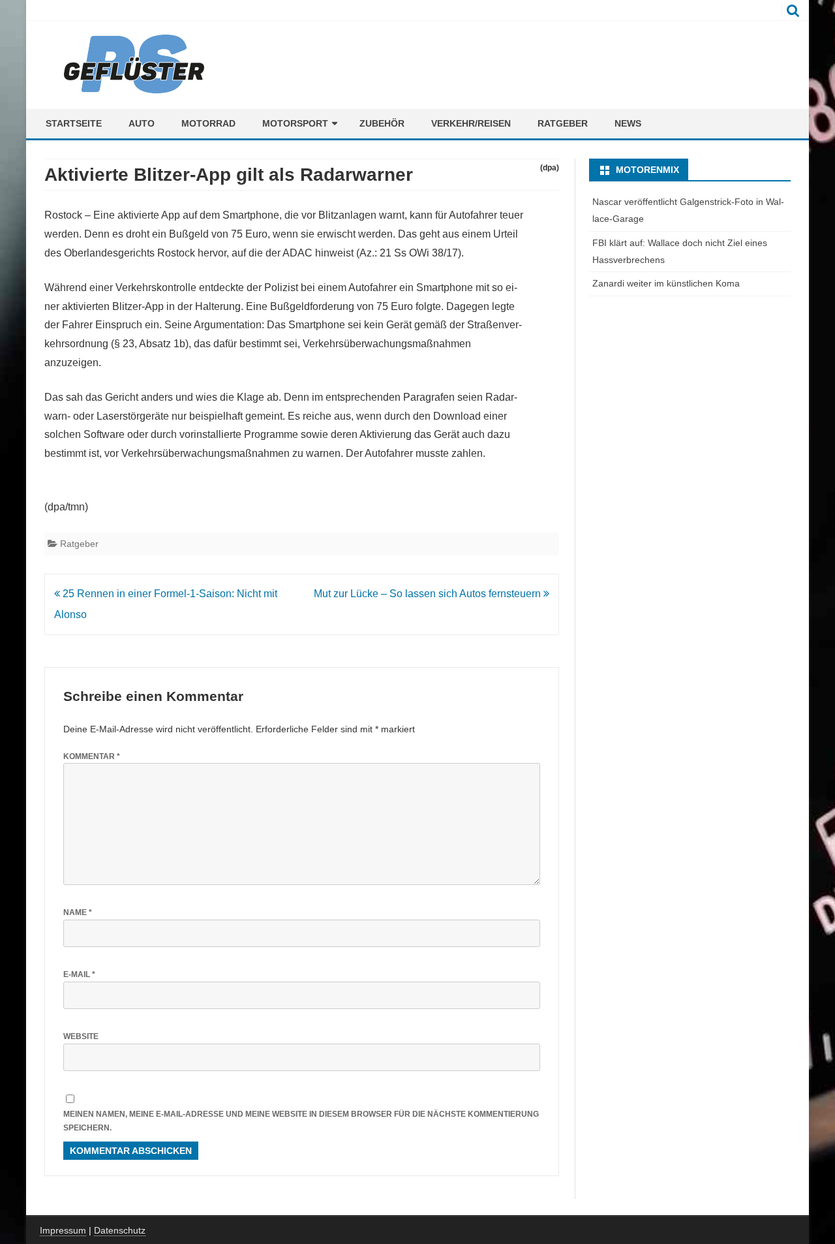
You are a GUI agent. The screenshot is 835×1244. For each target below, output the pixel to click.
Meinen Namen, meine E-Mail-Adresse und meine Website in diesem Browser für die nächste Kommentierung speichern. (301, 1121)
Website (81, 1036)
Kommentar (91, 756)
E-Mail (79, 974)
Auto (142, 123)
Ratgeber (563, 123)
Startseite (74, 123)
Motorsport (295, 123)
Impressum (63, 1230)
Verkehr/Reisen (471, 123)
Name (77, 912)
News (628, 123)
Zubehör (381, 123)
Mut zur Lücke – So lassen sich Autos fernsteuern (428, 593)
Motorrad (208, 123)
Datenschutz (119, 1230)
